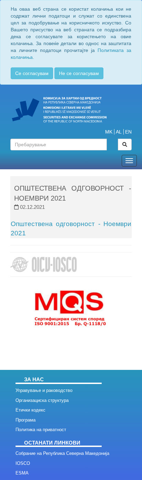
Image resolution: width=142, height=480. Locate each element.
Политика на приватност (41, 429)
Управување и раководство (44, 390)
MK (108, 132)
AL (119, 132)
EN (128, 132)
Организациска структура (42, 400)
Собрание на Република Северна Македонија (62, 453)
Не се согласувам (79, 73)
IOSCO (23, 463)
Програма (26, 420)
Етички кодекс (30, 410)
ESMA (22, 473)
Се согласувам (32, 73)
